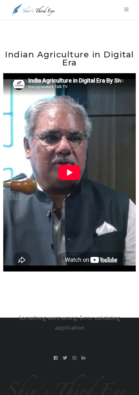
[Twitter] (65, 357)
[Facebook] (56, 357)
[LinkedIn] (83, 357)
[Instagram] (74, 357)
